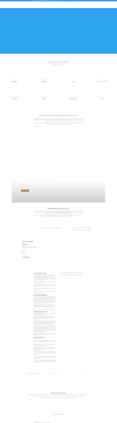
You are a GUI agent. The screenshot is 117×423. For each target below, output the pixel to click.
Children (43, 98)
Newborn (43, 81)
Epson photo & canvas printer (71, 216)
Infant (73, 81)
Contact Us (37, 125)
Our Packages (26, 257)
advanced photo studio (55, 122)
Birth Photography (102, 81)
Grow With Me (73, 98)
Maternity (14, 81)
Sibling (102, 98)
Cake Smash (14, 98)
